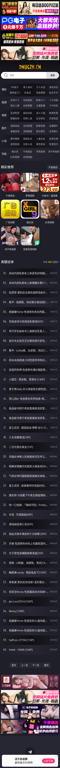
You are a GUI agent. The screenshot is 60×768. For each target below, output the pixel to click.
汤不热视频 (53, 151)
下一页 (35, 665)
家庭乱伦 (27, 138)
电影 (4, 115)
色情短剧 (27, 156)
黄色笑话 (40, 144)
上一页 (24, 665)
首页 (14, 665)
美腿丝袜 (14, 131)
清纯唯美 (27, 131)
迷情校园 (14, 144)
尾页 (46, 665)
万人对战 (40, 87)
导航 (4, 154)
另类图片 (53, 131)
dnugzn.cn (30, 67)
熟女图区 (40, 131)
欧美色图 (40, 125)
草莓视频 (40, 151)
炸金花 (27, 92)
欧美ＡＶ (40, 100)
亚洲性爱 (14, 112)
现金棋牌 (40, 92)
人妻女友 (40, 138)
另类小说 (27, 144)
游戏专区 (53, 87)
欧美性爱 (53, 112)
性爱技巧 (53, 144)
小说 (4, 141)
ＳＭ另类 (53, 105)
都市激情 (14, 138)
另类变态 (53, 118)
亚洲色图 (27, 125)
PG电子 (15, 87)
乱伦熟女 (40, 118)
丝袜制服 (27, 105)
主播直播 (40, 105)
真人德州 (27, 87)
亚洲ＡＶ (14, 100)
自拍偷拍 (27, 100)
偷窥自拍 (14, 125)
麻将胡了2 (15, 92)
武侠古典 (53, 138)
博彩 (4, 89)
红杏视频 (14, 156)
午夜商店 (27, 151)
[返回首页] (56, 761)
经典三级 (27, 118)
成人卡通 (40, 112)
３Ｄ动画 (53, 100)
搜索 (52, 75)
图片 (4, 128)
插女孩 (15, 151)
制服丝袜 (14, 118)
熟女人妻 (14, 105)
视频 (4, 102)
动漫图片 (53, 125)
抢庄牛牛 (53, 92)
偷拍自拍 (27, 112)
